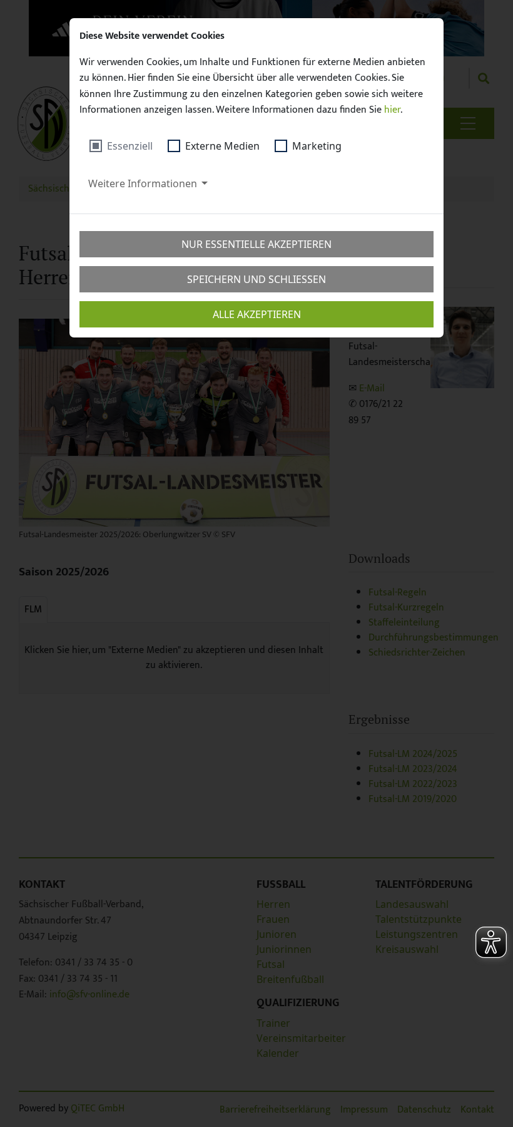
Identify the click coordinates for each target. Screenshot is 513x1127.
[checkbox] (121, 145)
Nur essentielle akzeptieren (256, 244)
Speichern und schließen (256, 279)
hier (392, 109)
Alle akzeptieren (257, 314)
